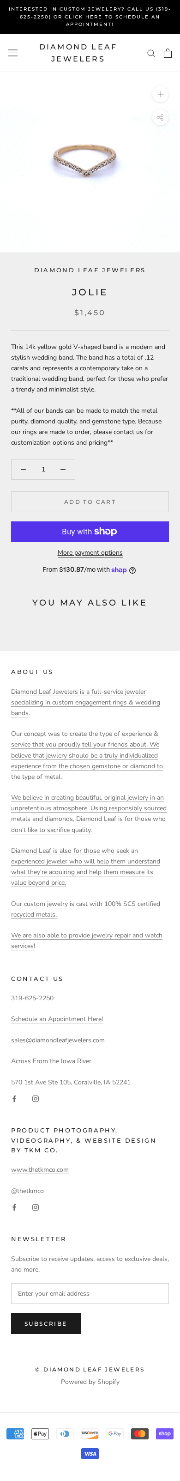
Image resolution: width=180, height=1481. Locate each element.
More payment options (90, 552)
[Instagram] (35, 1098)
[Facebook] (14, 1098)
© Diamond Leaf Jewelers (89, 1369)
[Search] (151, 53)
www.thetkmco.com (40, 1169)
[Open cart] (168, 53)
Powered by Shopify (90, 1381)
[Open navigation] (13, 52)
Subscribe (45, 1323)
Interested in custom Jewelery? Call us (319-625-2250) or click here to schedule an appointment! (90, 16)
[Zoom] (160, 94)
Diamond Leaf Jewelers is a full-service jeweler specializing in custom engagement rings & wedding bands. (85, 702)
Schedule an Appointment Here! (57, 1019)
